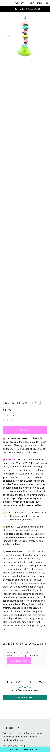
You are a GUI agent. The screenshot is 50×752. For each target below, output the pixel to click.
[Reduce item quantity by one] (4, 420)
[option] (25, 36)
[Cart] (47, 3)
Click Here (18, 740)
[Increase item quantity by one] (11, 420)
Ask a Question (20, 660)
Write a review (25, 697)
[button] (25, 749)
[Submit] (7, 3)
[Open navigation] (5, 3)
